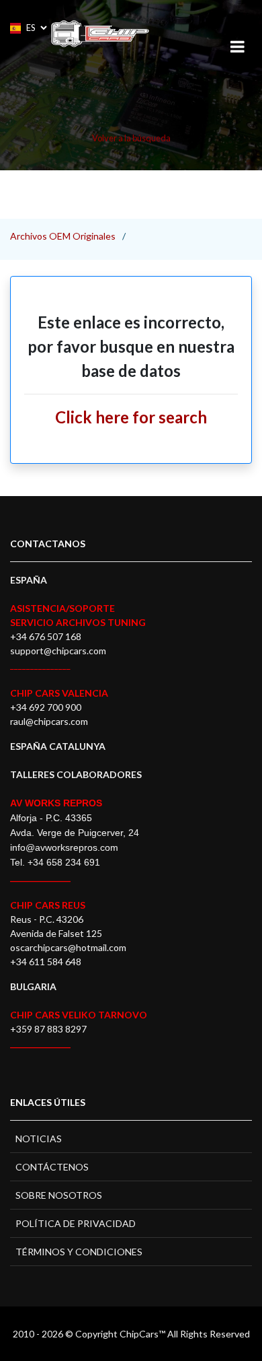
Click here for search (131, 417)
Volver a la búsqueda (131, 138)
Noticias (38, 1138)
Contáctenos (52, 1167)
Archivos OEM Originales (63, 236)
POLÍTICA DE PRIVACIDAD (75, 1223)
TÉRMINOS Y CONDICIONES (78, 1251)
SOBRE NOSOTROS (58, 1195)
